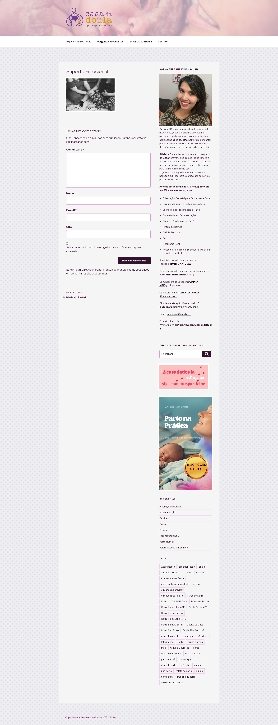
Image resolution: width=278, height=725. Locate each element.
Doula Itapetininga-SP (173, 607)
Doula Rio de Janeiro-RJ (173, 618)
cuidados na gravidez (172, 589)
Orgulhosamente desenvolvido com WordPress (91, 717)
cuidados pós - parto (172, 595)
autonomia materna (171, 572)
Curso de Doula (195, 595)
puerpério (199, 665)
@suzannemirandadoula (185, 307)
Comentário (75, 149)
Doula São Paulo (170, 630)
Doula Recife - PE (198, 607)
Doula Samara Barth (172, 624)
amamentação (187, 566)
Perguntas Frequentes (110, 41)
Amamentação (167, 512)
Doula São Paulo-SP (193, 630)
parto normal (168, 659)
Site (69, 226)
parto (196, 647)
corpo (196, 584)
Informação (167, 642)
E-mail (71, 210)
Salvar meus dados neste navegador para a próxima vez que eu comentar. (104, 249)
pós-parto (166, 671)
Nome (71, 193)
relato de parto (184, 671)
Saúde (199, 671)
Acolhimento (168, 566)
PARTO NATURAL (181, 263)
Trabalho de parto (186, 676)
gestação (189, 636)
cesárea (200, 572)
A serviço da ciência (170, 506)
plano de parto (168, 665)
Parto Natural (192, 653)
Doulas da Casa (195, 624)
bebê (189, 572)
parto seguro (186, 659)
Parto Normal (166, 541)
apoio (202, 566)
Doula (162, 524)
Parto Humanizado (171, 653)
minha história (195, 642)
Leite (181, 642)
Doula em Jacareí (200, 601)
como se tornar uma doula (175, 584)
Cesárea (164, 518)
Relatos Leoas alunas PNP (173, 547)
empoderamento (170, 636)
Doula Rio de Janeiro (172, 613)
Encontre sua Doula (141, 41)
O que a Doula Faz (179, 647)
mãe (163, 647)
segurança (167, 676)
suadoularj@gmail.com (179, 314)
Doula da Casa (179, 601)
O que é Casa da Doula (78, 41)
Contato (163, 41)
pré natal (185, 665)
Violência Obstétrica (172, 682)
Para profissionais (169, 535)
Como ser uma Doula (172, 578)
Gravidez (164, 530)
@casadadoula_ (168, 296)
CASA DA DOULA (189, 292)
